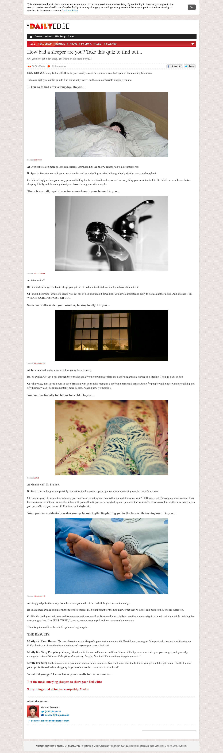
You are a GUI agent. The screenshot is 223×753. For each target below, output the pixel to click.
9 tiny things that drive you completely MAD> (58, 689)
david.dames (39, 363)
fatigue (73, 44)
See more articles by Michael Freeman (50, 721)
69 (59, 66)
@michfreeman (53, 711)
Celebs (38, 36)
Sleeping (111, 44)
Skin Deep (60, 36)
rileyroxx (38, 160)
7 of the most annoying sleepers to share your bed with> (65, 681)
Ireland (48, 36)
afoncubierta (39, 273)
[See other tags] (193, 43)
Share (176, 66)
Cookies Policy (70, 10)
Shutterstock (39, 596)
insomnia (86, 44)
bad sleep (46, 44)
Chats (71, 36)
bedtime (60, 44)
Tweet (191, 66)
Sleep (98, 44)
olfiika (36, 478)
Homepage (30, 36)
